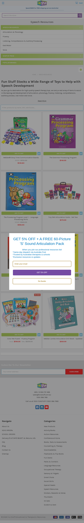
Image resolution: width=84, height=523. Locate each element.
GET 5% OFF (42, 272)
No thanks (42, 281)
